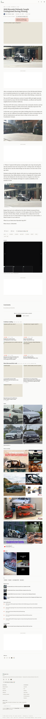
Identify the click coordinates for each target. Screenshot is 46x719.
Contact (4, 688)
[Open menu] (44, 2)
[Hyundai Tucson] (13, 434)
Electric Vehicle (26, 694)
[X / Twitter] (9, 658)
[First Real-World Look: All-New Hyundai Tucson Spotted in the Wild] (13, 414)
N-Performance (26, 696)
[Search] (38, 2)
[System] (41, 2)
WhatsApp (22, 234)
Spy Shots (25, 692)
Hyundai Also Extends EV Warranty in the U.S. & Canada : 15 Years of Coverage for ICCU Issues (11, 358)
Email (36, 234)
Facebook (11, 234)
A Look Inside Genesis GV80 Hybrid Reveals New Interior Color (11, 379)
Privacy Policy (17, 708)
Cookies (8, 717)
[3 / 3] (28, 269)
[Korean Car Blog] (19, 2)
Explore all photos (7, 445)
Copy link (6, 236)
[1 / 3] (8, 269)
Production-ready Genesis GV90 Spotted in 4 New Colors (10, 339)
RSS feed (4, 690)
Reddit (32, 234)
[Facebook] (7, 658)
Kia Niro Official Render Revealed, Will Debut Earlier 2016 (30, 357)
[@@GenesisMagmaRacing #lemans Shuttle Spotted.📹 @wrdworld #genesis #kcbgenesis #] (23, 563)
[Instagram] (5, 658)
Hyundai (25, 686)
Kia (24, 688)
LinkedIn (16, 234)
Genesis (25, 690)
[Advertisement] (23, 80)
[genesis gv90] (32, 434)
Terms (8, 708)
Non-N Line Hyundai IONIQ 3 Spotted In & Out (28, 339)
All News (8, 6)
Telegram (27, 234)
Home (4, 6)
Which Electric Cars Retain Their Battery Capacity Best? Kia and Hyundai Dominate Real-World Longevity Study (32, 380)
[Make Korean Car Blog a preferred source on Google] (14, 658)
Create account (26, 315)
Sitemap (4, 692)
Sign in (18, 315)
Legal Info (16, 717)
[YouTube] (12, 658)
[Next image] (40, 254)
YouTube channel (6, 694)
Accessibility (21, 717)
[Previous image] (5, 254)
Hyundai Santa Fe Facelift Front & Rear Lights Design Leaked (10, 398)
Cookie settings (38, 717)
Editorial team (5, 686)
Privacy (4, 717)
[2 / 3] (18, 269)
